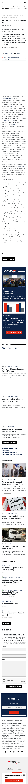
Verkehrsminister (9, 120)
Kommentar (5, 659)
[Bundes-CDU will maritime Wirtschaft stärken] (14, 418)
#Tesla (10, 543)
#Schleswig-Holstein (10, 348)
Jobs (7, 773)
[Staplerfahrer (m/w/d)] (8, 601)
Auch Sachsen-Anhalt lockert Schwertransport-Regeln (13, 517)
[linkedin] (18, 751)
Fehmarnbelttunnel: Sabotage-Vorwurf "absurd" (13, 370)
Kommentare (8, 53)
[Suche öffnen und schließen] (21, 2)
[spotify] (22, 751)
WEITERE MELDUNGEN (9, 442)
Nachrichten (9, 15)
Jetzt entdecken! (14, 781)
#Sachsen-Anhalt (12, 513)
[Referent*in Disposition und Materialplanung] (13, 566)
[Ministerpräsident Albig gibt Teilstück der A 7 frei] (14, 387)
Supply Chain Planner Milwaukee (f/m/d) (10, 593)
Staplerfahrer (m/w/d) (10, 603)
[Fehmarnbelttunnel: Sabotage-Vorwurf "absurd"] (14, 357)
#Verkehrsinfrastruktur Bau (9, 452)
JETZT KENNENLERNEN (14, 332)
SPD (11, 106)
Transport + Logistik (18, 15)
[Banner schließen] (23, 775)
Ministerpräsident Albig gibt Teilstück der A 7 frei (12, 400)
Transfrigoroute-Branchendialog (9, 293)
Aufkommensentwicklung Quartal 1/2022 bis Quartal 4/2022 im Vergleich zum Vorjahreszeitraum (13, 321)
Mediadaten (10, 769)
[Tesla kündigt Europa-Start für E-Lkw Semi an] (14, 535)
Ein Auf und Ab (6, 327)
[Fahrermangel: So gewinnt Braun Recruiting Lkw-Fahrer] (14, 470)
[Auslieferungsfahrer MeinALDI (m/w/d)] (12, 611)
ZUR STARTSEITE (8, 259)
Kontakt (19, 769)
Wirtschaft (21, 166)
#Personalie (5, 450)
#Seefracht (11, 426)
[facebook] (5, 751)
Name (3, 653)
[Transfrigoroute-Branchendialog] (14, 281)
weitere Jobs (6, 623)
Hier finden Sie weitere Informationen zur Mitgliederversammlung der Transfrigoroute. (14, 297)
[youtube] (10, 751)
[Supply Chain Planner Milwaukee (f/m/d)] (12, 590)
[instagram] (14, 751)
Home (3, 15)
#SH (16, 448)
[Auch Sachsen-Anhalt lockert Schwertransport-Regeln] (14, 504)
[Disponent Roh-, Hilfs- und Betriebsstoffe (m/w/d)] (14, 578)
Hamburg (15, 124)
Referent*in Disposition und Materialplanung (12, 569)
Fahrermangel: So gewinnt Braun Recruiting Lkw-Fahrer (13, 483)
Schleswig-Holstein (7, 98)
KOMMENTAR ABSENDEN (14, 686)
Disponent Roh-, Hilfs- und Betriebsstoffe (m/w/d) (12, 582)
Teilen (18, 53)
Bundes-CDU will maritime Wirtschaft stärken (12, 430)
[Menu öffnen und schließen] (3, 2)
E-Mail (3, 646)
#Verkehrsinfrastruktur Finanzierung (12, 454)
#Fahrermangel (12, 479)
